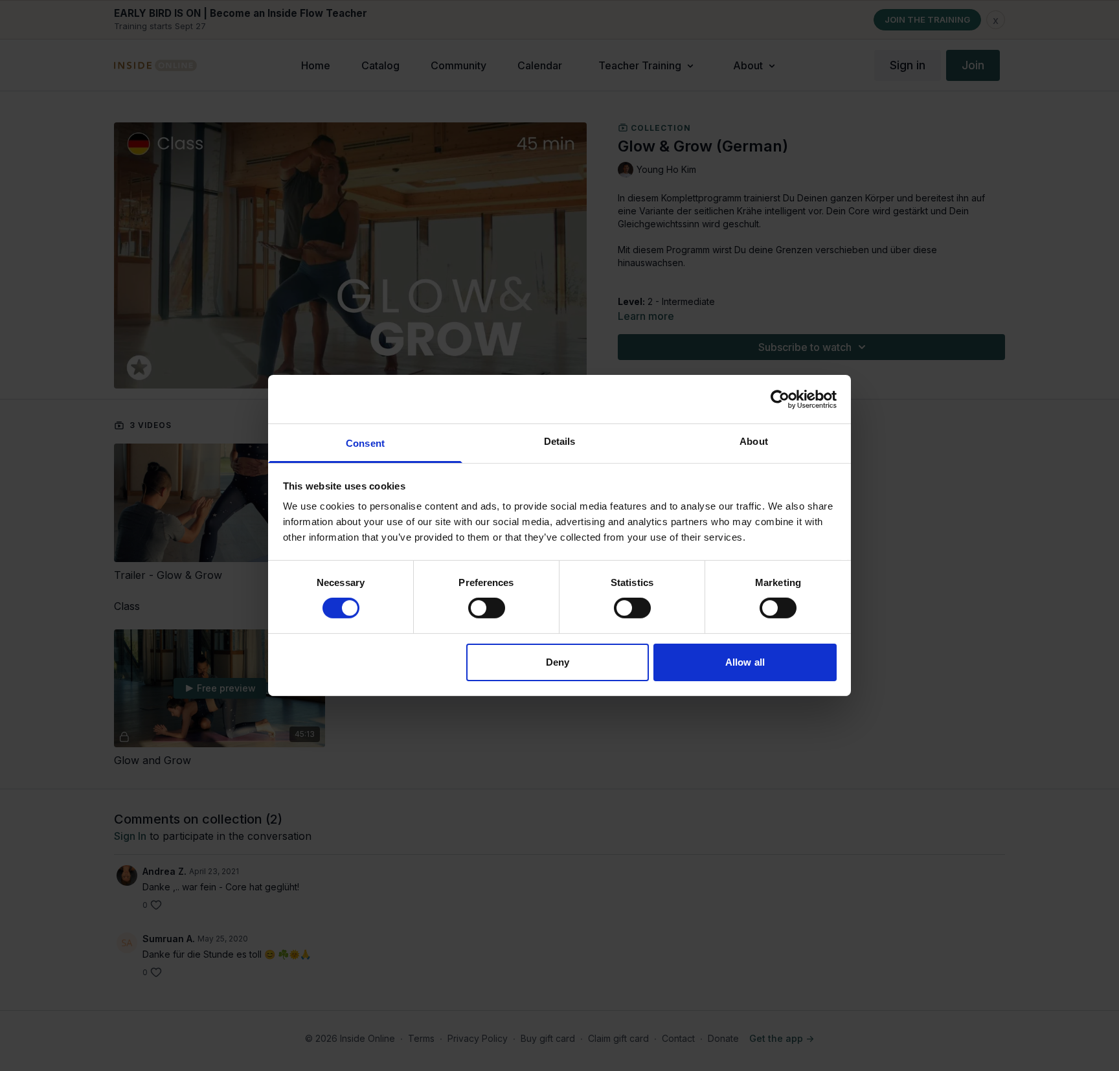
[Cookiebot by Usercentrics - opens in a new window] (780, 399)
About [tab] (754, 441)
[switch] (486, 608)
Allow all (745, 662)
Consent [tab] (365, 443)
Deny (557, 662)
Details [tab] (560, 441)
